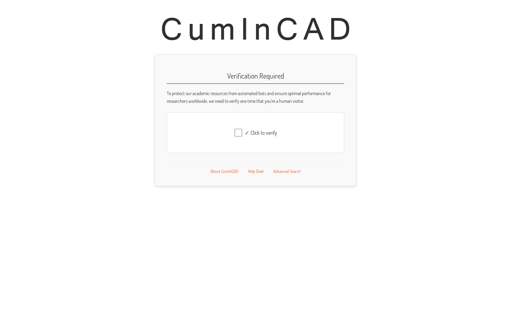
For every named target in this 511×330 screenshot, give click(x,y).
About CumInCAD (224, 171)
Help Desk (255, 171)
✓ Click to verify (261, 132)
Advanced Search (287, 171)
